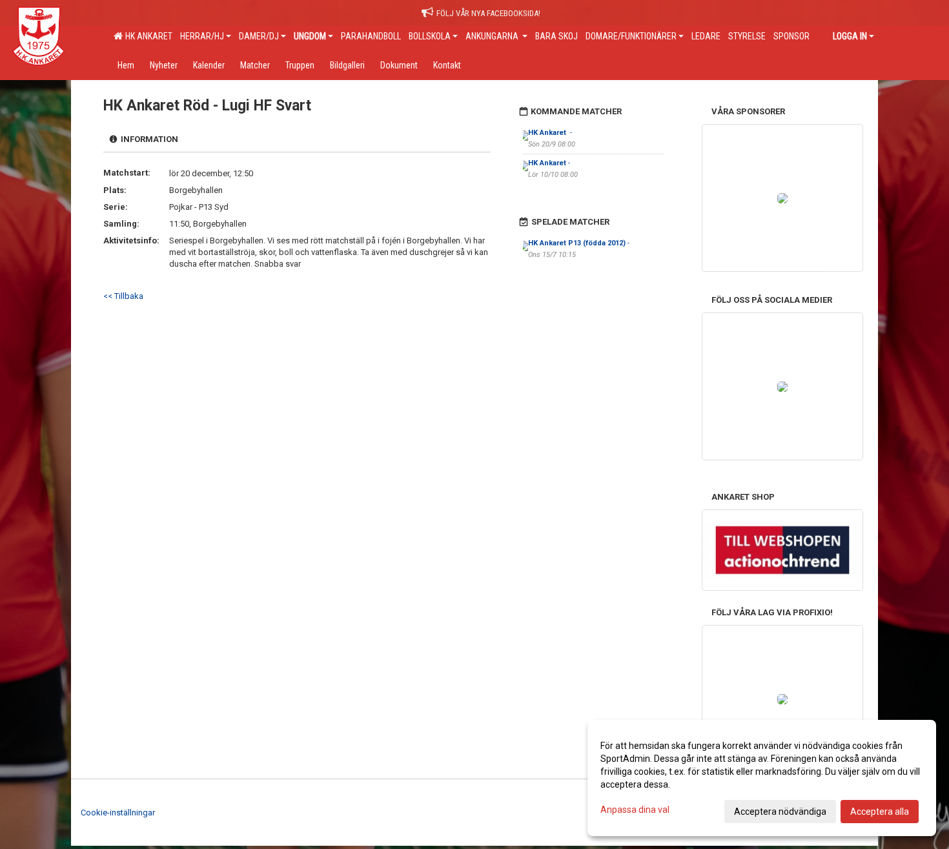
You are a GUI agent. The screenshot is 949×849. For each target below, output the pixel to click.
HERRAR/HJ (202, 36)
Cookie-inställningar (118, 812)
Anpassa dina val (634, 809)
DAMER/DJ (259, 36)
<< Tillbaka (123, 296)
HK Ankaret (146, 36)
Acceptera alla (879, 811)
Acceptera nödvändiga (780, 811)
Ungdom (310, 36)
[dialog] (761, 778)
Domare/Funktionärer (631, 36)
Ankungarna (492, 36)
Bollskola (430, 36)
